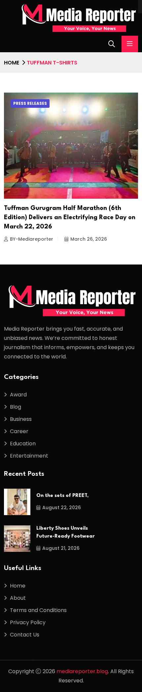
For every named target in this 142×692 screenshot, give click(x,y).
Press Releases (30, 103)
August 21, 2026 (61, 548)
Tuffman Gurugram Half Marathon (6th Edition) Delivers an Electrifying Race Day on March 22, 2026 (69, 217)
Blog (15, 406)
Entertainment (29, 455)
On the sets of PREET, (62, 495)
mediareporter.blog (82, 671)
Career (19, 431)
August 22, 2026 (61, 507)
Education (23, 443)
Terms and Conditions (38, 610)
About (18, 597)
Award (18, 394)
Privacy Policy (28, 622)
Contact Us (24, 634)
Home (11, 62)
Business (21, 419)
